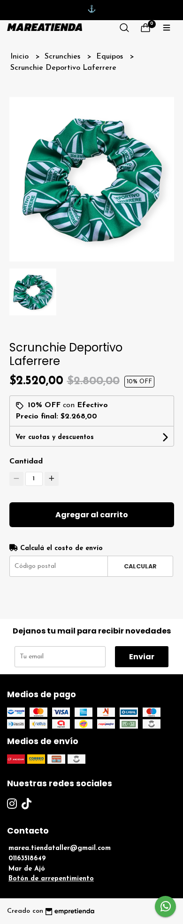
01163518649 (27, 858)
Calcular (140, 566)
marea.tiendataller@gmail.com (59, 848)
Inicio (20, 56)
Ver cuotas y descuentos (54, 437)
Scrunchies (64, 56)
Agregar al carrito (91, 514)
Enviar (141, 656)
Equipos (110, 56)
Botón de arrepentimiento (51, 878)
